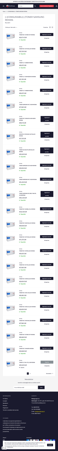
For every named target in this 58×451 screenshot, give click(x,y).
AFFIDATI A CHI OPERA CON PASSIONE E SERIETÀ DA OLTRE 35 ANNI (29, 1)
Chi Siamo (5, 398)
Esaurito (47, 362)
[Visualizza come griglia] (52, 27)
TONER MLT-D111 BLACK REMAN (27, 264)
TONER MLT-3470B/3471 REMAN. (27, 34)
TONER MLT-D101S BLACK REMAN (27, 320)
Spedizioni (5, 403)
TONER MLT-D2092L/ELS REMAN (27, 209)
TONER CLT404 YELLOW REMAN (27, 362)
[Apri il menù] (3, 6)
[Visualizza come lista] (50, 27)
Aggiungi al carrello (46, 34)
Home (4, 11)
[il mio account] (56, 6)
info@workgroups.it (40, 411)
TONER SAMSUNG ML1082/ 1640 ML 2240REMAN (27, 194)
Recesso (5, 405)
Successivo (48, 373)
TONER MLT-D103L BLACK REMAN (27, 306)
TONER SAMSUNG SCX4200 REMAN (27, 165)
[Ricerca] (35, 6)
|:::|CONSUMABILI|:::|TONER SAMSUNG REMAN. (17, 11)
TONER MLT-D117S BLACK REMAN (27, 48)
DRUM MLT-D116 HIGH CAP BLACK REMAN (27, 135)
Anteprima (46, 38)
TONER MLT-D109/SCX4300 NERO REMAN (27, 119)
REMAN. (20, 32)
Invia (41, 387)
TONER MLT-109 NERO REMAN (26, 348)
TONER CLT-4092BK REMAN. (26, 62)
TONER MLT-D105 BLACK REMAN (27, 278)
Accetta (50, 445)
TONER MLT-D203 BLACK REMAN (27, 223)
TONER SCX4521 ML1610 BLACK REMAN (26, 150)
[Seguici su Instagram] (4, 440)
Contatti (5, 401)
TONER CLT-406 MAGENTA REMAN (27, 76)
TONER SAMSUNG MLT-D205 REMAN (28, 104)
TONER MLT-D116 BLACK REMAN (27, 251)
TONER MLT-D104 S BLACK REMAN (27, 292)
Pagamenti (5, 407)
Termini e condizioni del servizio (11, 410)
